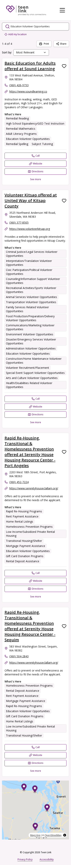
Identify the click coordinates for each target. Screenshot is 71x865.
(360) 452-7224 (19, 482)
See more (35, 179)
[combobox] (31, 52)
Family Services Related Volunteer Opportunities (27, 309)
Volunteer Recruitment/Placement (27, 368)
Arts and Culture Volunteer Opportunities (32, 378)
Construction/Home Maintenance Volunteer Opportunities (34, 360)
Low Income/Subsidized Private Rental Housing (30, 534)
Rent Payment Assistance (22, 516)
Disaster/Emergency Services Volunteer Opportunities (31, 341)
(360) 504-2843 (19, 656)
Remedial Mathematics (20, 128)
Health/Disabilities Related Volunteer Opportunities (29, 385)
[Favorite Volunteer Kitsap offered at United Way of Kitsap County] (64, 200)
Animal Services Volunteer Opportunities (31, 297)
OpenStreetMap (53, 835)
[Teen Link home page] (26, 10)
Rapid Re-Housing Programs (24, 511)
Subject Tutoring (42, 144)
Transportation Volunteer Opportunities (31, 302)
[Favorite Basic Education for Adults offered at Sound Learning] (64, 66)
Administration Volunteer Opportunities (31, 348)
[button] (35, 827)
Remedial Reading (17, 118)
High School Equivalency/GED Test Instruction (35, 123)
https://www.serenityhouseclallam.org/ (33, 488)
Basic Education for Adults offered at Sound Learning (30, 66)
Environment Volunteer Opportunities (29, 334)
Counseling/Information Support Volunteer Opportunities (33, 281)
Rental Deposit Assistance (22, 561)
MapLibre (35, 835)
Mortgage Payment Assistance (25, 546)
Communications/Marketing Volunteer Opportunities (30, 327)
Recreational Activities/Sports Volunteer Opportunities (31, 290)
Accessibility (47, 859)
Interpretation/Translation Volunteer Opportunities (29, 263)
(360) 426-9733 (19, 85)
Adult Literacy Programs (21, 134)
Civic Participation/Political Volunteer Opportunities (29, 272)
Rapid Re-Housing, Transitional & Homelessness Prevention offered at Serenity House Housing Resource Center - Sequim (30, 626)
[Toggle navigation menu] (62, 10)
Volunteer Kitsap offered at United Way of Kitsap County (31, 200)
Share (63, 43)
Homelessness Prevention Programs (29, 526)
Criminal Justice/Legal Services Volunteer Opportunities (31, 254)
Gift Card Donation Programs (24, 556)
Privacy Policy (25, 859)
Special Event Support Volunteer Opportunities (35, 373)
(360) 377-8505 (19, 222)
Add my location (17, 34)
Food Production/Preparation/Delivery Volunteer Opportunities (30, 318)
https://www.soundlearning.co (28, 91)
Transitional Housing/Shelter (24, 541)
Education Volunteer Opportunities (28, 139)
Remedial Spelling (17, 144)
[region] (35, 810)
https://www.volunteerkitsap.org (29, 229)
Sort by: (7, 52)
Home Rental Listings (19, 521)
